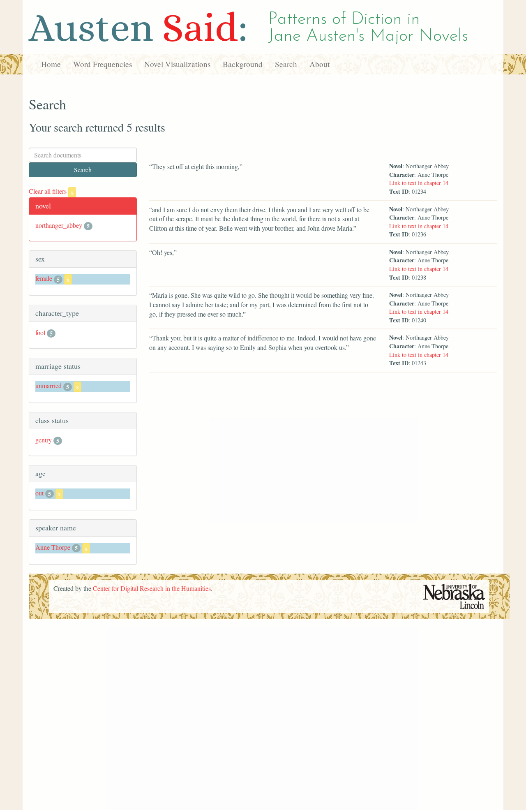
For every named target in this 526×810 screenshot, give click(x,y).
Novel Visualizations (177, 64)
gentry (43, 439)
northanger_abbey (58, 225)
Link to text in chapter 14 (418, 183)
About (319, 64)
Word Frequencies (102, 64)
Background (243, 64)
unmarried (48, 385)
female (43, 278)
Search (286, 64)
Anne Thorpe (52, 547)
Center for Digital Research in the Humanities (152, 588)
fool (40, 332)
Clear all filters (51, 191)
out (39, 492)
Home (51, 64)
